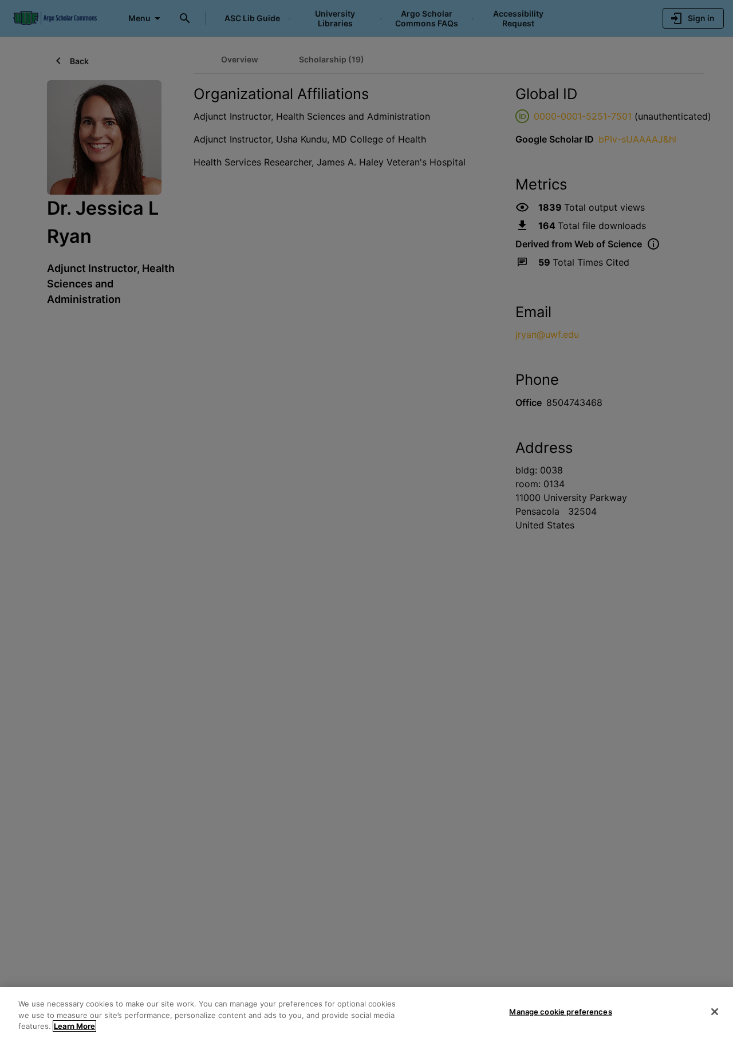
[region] (366, 1012)
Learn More (74, 1026)
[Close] (714, 1011)
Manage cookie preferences (560, 1011)
